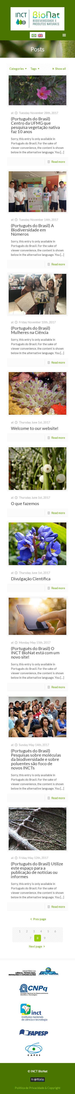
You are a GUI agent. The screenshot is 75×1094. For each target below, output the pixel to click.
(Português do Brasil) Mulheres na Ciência (30, 330)
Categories (16, 68)
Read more (58, 161)
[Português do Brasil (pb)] (34, 35)
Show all (60, 68)
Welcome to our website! (34, 428)
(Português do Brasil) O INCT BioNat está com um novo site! (35, 653)
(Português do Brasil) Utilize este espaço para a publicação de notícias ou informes (37, 870)
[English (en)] (40, 35)
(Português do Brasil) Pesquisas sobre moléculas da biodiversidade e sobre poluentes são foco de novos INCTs (36, 759)
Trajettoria (37, 1079)
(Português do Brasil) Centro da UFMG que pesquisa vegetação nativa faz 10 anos (35, 125)
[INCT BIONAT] (37, 17)
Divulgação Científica (30, 578)
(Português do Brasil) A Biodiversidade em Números (32, 230)
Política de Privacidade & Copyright (37, 1088)
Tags (33, 68)
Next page (35, 946)
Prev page (39, 919)
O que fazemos (25, 503)
